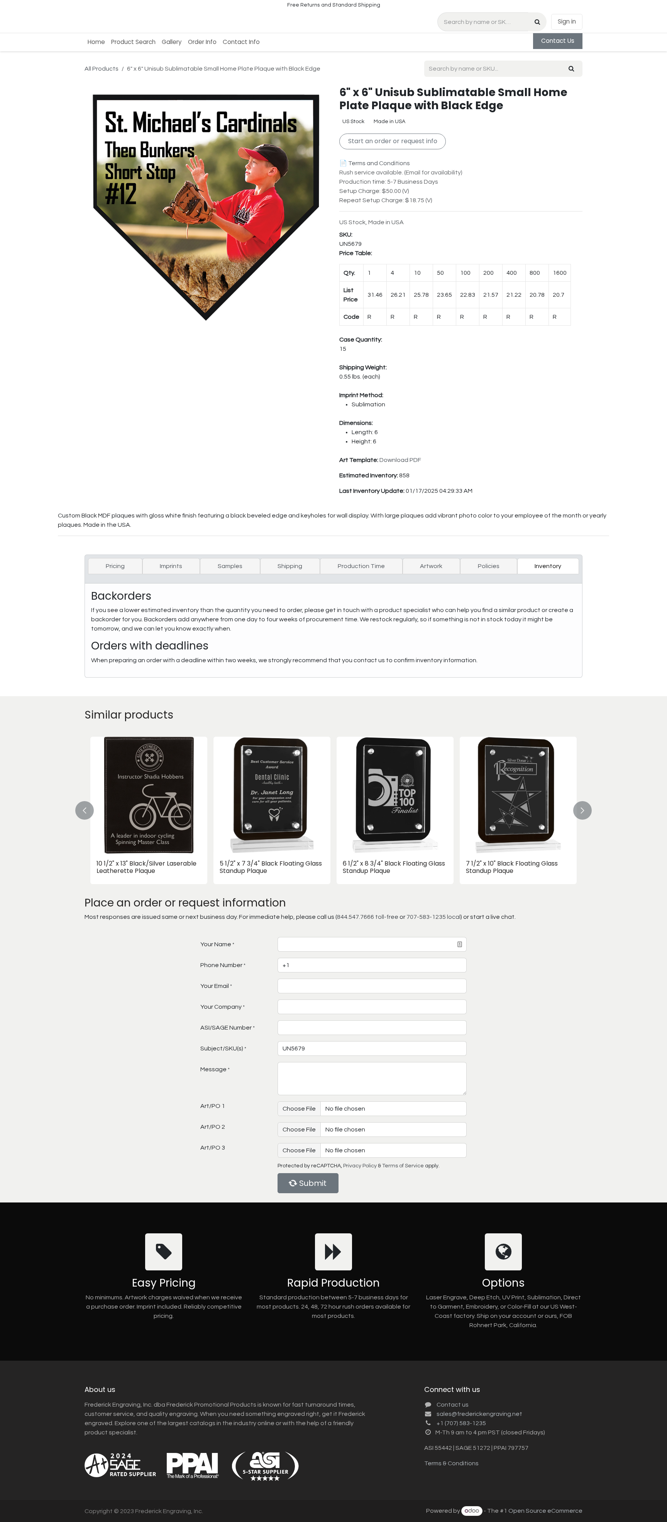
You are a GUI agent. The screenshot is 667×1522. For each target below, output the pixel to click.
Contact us (453, 1405)
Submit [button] (313, 1183)
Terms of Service (403, 1166)
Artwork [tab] (431, 566)
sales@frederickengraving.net (479, 1414)
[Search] (537, 21)
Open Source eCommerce (545, 1511)
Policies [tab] (488, 566)
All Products (102, 69)
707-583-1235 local (433, 917)
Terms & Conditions (451, 1463)
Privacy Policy (360, 1166)
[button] (89, 810)
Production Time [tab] (361, 566)
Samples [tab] (230, 566)
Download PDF (400, 460)
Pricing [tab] (115, 566)
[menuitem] (96, 42)
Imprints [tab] (171, 566)
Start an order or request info (392, 141)
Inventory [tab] (548, 566)
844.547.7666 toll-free (367, 917)
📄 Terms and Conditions (374, 163)
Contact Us (557, 41)
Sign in (567, 21)
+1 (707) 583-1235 (461, 1423)
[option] (333, 810)
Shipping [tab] (290, 566)
